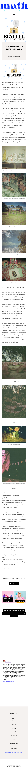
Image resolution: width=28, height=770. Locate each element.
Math (14, 56)
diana (12, 577)
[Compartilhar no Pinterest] (17, 583)
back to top (13, 764)
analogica (6, 577)
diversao (17, 577)
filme (22, 577)
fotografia (6, 578)
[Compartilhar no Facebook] (10, 583)
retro (10, 580)
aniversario (14, 721)
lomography (18, 578)
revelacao (16, 580)
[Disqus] (14, 639)
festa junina (14, 732)
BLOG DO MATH (12, 765)
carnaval (14, 728)
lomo (12, 578)
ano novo (14, 725)
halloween (14, 736)
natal (14, 739)
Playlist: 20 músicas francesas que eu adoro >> (17, 614)
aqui (7, 333)
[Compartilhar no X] (14, 583)
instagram (5, 90)
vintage (22, 580)
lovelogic (18, 766)
